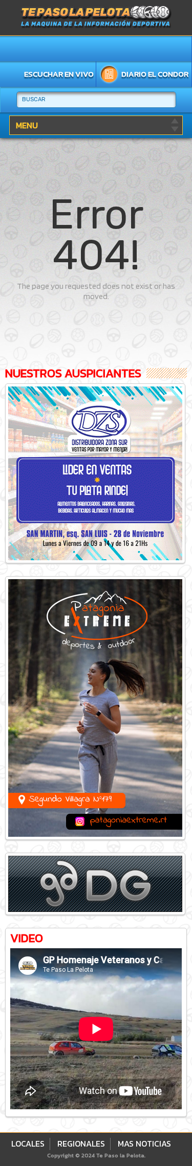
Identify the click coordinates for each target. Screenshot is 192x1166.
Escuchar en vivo (59, 74)
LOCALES (28, 1143)
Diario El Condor (154, 74)
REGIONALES (81, 1143)
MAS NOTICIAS (144, 1143)
